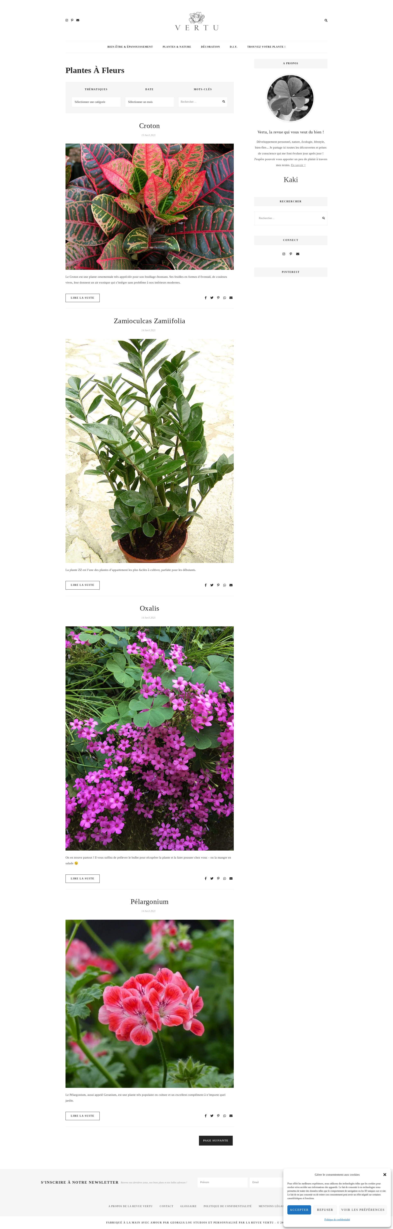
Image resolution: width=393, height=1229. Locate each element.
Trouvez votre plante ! (266, 46)
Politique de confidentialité (337, 1219)
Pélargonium (149, 902)
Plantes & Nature (177, 46)
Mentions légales (273, 1206)
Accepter (299, 1209)
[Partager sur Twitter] (70, 156)
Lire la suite (82, 297)
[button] (385, 1175)
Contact (166, 1206)
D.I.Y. (233, 46)
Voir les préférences (363, 1209)
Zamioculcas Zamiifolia (149, 321)
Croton (149, 126)
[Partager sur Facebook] (70, 149)
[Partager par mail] (70, 178)
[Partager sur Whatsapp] (70, 171)
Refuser (325, 1209)
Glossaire (188, 1206)
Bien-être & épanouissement (130, 46)
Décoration (210, 46)
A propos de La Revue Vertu (130, 1206)
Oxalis (149, 608)
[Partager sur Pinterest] (70, 164)
